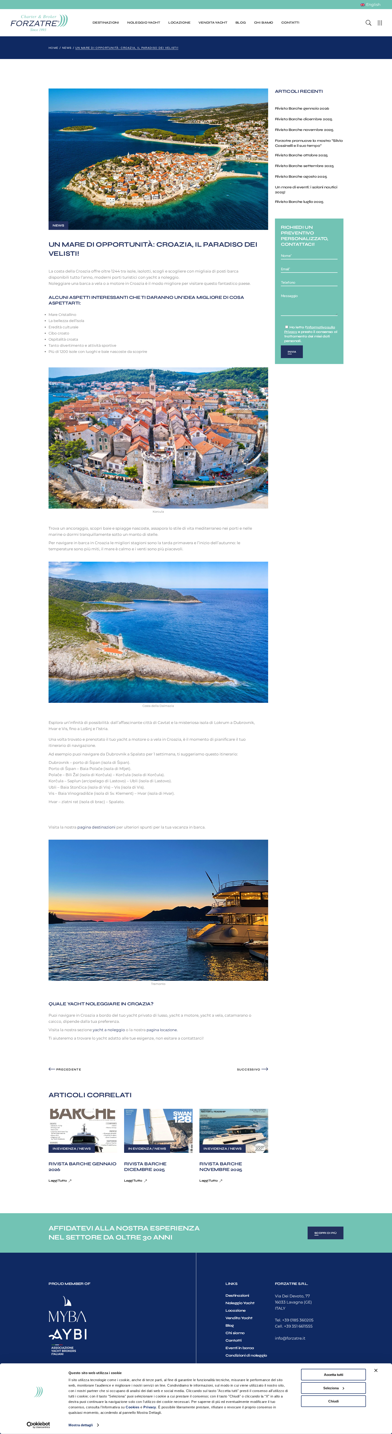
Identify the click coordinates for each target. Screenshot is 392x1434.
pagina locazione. (162, 1030)
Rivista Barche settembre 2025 (304, 166)
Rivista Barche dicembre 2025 (145, 1166)
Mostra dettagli (81, 1425)
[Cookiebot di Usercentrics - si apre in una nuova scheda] (38, 1425)
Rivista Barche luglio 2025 (299, 201)
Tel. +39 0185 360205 (294, 1320)
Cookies (133, 1407)
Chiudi (333, 1401)
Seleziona (331, 1388)
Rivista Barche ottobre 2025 (301, 155)
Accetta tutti (333, 1375)
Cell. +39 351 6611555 (294, 1326)
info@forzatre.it (290, 1338)
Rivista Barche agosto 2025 (301, 176)
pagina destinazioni (96, 827)
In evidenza (64, 1149)
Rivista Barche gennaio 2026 (302, 108)
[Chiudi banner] (375, 1370)
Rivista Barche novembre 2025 (220, 1166)
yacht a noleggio (109, 1030)
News (67, 48)
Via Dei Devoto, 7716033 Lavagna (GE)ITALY (293, 1302)
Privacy (149, 1407)
